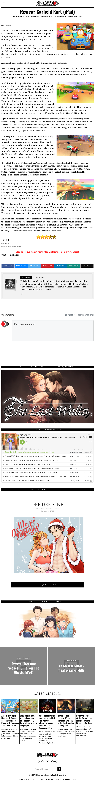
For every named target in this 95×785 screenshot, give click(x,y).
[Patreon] (51, 761)
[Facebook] (40, 761)
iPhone (50, 16)
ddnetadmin (18, 16)
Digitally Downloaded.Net (59, 775)
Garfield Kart (35, 16)
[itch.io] (47, 761)
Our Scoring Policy (10, 255)
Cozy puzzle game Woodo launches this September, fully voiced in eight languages (29, 720)
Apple (28, 16)
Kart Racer (57, 16)
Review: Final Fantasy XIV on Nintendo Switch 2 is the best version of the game (65, 720)
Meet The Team (38, 780)
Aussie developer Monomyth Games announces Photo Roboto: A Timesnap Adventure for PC (10, 720)
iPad (45, 16)
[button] (59, 769)
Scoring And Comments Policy (66, 780)
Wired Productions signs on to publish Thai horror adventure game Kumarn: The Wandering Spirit (47, 721)
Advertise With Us (25, 780)
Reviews (70, 16)
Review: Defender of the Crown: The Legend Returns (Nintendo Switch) (84, 719)
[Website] (22, 293)
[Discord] (55, 761)
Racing (64, 16)
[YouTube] (43, 761)
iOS (42, 16)
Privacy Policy (49, 780)
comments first (86, 314)
